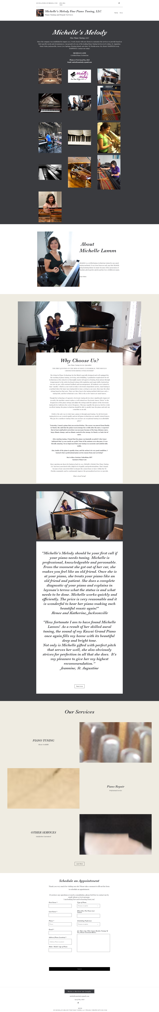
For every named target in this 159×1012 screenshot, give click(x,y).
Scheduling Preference (84, 921)
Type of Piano (81, 902)
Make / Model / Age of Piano (58, 946)
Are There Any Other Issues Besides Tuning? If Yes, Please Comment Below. (92, 931)
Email (51, 929)
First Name (52, 902)
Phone (51, 921)
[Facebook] (119, 3)
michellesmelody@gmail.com (82, 62)
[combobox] (60, 942)
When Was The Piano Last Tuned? (85, 911)
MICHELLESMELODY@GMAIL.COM (46, 3)
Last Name (52, 911)
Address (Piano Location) (57, 937)
